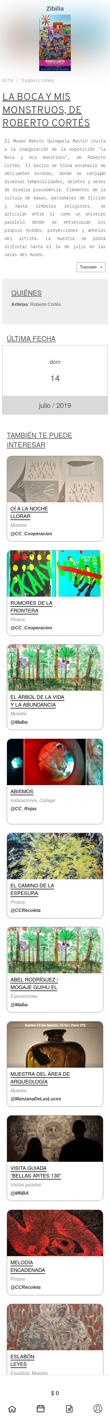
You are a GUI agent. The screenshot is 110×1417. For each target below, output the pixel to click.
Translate (90, 267)
